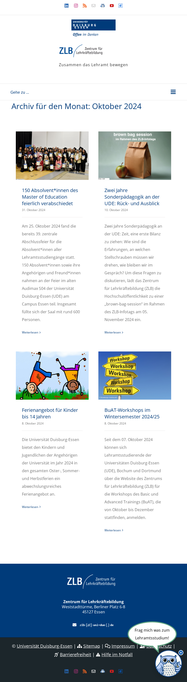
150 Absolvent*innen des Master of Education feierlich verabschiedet (50, 197)
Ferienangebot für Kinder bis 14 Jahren (50, 413)
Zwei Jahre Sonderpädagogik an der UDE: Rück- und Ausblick (131, 197)
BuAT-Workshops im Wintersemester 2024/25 (131, 413)
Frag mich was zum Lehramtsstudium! (152, 634)
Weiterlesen (30, 332)
